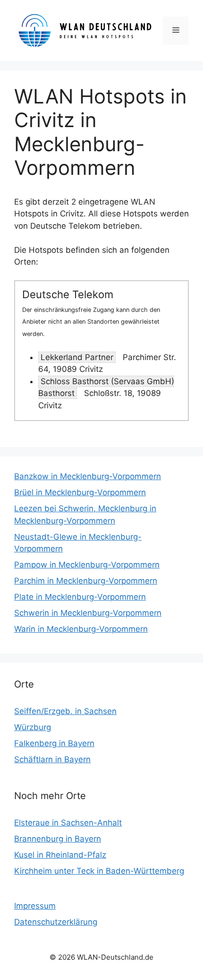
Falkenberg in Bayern (54, 743)
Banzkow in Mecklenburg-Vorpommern (87, 476)
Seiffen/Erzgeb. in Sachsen (65, 711)
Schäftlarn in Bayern (52, 759)
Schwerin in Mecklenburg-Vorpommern (87, 613)
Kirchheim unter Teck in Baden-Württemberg (99, 871)
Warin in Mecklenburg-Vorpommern (81, 629)
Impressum (35, 906)
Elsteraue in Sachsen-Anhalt (68, 822)
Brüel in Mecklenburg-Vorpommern (80, 492)
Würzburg (32, 727)
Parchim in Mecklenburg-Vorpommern (85, 580)
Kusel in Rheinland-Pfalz (60, 855)
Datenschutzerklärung (55, 922)
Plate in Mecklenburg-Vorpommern (80, 597)
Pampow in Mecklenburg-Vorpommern (87, 564)
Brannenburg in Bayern (57, 838)
